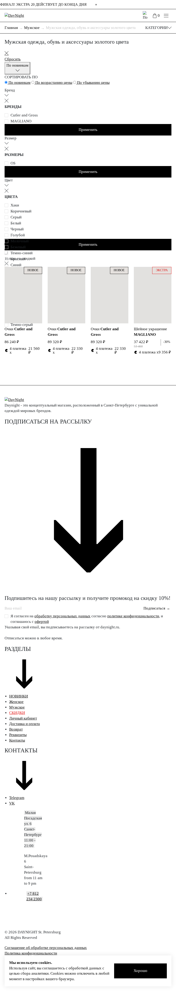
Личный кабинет (23, 718)
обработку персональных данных (62, 616)
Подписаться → (156, 608)
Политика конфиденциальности (31, 953)
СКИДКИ (17, 713)
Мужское (17, 707)
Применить (88, 129)
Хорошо (140, 970)
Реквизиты (18, 735)
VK (12, 803)
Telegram (16, 798)
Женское (16, 702)
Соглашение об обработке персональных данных (46, 948)
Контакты (17, 740)
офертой (42, 621)
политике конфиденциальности (133, 616)
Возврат (16, 729)
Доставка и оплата (24, 724)
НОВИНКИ (18, 696)
